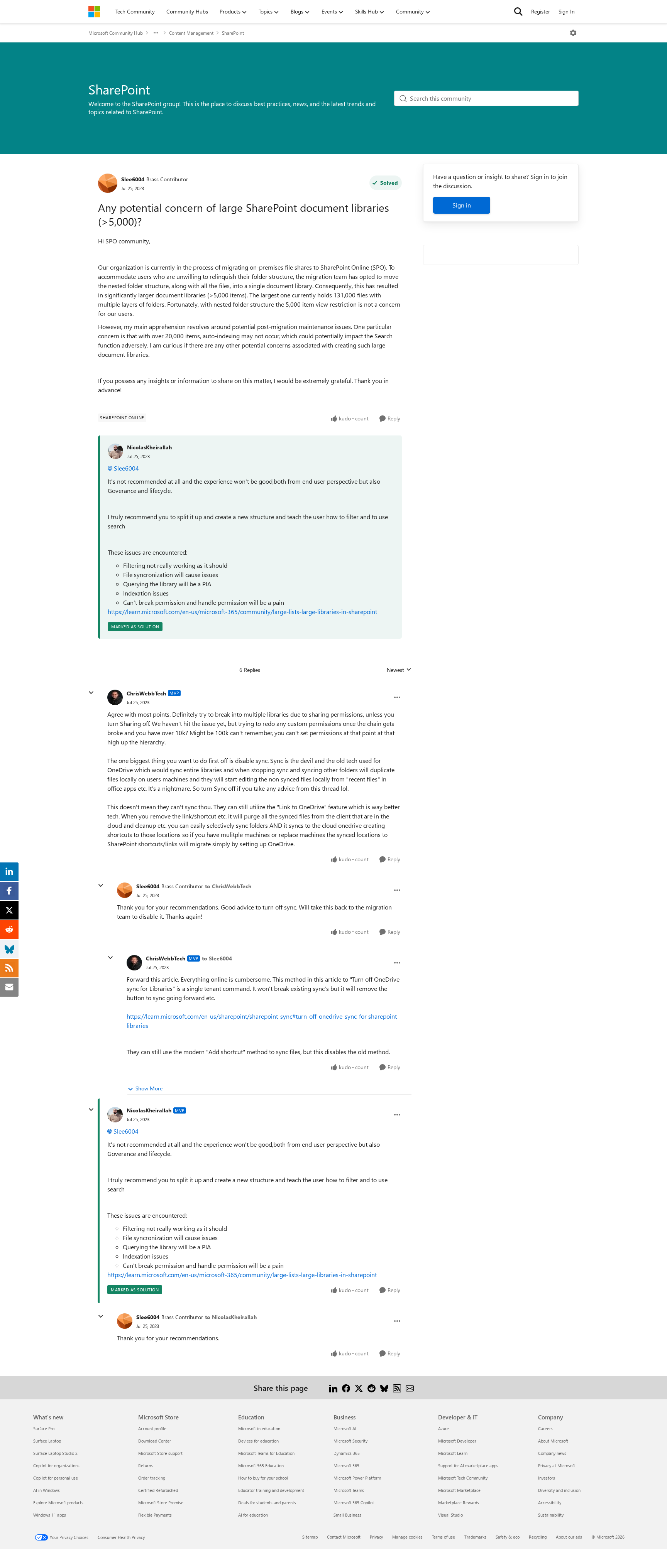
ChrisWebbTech (146, 693)
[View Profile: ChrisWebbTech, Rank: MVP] (115, 697)
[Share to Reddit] (371, 1388)
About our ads (569, 1537)
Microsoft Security (350, 1441)
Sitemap (310, 1537)
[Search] (518, 11)
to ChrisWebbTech (228, 886)
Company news (552, 1453)
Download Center (154, 1441)
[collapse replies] (91, 692)
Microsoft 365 (346, 1465)
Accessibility (549, 1502)
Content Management (191, 33)
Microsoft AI (345, 1428)
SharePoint (233, 33)
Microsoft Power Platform (357, 1478)
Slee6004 (132, 179)
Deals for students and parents (267, 1502)
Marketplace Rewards (458, 1502)
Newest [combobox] (399, 670)
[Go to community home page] (94, 11)
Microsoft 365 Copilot (354, 1502)
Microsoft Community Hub (115, 33)
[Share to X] (359, 1388)
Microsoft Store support (160, 1453)
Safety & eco (508, 1537)
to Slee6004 (217, 958)
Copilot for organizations (56, 1465)
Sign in (461, 205)
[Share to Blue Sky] (384, 1388)
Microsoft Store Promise (160, 1502)
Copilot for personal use (55, 1478)
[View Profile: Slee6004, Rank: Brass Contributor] (107, 183)
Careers (545, 1428)
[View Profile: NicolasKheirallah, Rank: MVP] (115, 1114)
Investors (546, 1478)
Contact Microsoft (344, 1537)
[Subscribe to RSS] (397, 1388)
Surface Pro (43, 1428)
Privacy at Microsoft (556, 1465)
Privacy (376, 1537)
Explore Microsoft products (58, 1502)
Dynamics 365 (347, 1453)
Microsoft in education (259, 1428)
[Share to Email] (410, 1388)
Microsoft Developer (457, 1441)
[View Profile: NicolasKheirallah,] (115, 451)
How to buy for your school (263, 1478)
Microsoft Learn (452, 1453)
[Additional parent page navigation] (156, 32)
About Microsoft (553, 1441)
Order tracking (151, 1478)
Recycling (538, 1537)
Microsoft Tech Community (463, 1478)
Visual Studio (450, 1515)
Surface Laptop (47, 1441)
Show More (149, 1088)
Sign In (567, 11)
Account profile (152, 1428)
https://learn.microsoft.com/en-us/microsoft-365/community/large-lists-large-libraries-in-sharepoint (242, 611)
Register (540, 11)
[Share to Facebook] (346, 1388)
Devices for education (258, 1441)
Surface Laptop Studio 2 (55, 1453)
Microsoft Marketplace (459, 1490)
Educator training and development (271, 1490)
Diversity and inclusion (559, 1490)
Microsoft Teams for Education (266, 1453)
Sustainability (551, 1515)
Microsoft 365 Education (261, 1465)
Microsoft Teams (349, 1490)
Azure (443, 1428)
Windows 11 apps (49, 1515)
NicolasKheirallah (149, 447)
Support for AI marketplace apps (468, 1465)
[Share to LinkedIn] (333, 1388)
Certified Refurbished (158, 1490)
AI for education (253, 1515)
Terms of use (443, 1537)
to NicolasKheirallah (231, 1317)
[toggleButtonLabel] (573, 32)
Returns (145, 1465)
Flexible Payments (155, 1515)
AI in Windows (46, 1490)
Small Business (347, 1515)
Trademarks (475, 1537)
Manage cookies (407, 1537)
